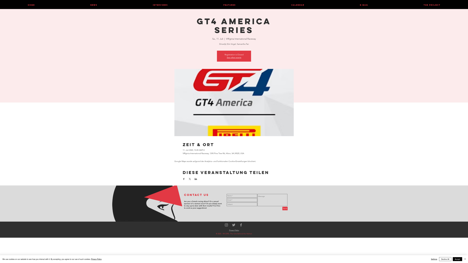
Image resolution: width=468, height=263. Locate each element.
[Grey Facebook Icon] (241, 225)
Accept (457, 259)
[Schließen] (465, 259)
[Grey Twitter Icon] (234, 225)
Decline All (445, 259)
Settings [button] (434, 259)
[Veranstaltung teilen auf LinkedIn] (196, 179)
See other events (234, 57)
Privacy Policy (96, 259)
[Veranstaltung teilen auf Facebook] (184, 179)
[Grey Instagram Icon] (226, 225)
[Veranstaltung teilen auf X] (190, 179)
